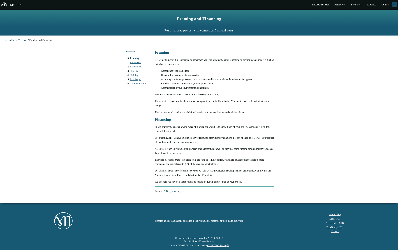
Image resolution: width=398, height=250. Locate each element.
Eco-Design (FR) (334, 227)
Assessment (135, 66)
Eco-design (135, 79)
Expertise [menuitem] (371, 4)
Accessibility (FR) (335, 223)
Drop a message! (174, 191)
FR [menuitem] (394, 4)
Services (23, 40)
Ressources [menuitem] (339, 4)
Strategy (134, 71)
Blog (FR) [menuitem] (356, 4)
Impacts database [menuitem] (320, 4)
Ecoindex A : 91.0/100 (209, 238)
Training (134, 75)
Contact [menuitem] (385, 4)
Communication (138, 83)
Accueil (9, 40)
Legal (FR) (334, 218)
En (16, 40)
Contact (335, 231)
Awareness (135, 62)
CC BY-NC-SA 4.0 (217, 245)
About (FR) (335, 214)
